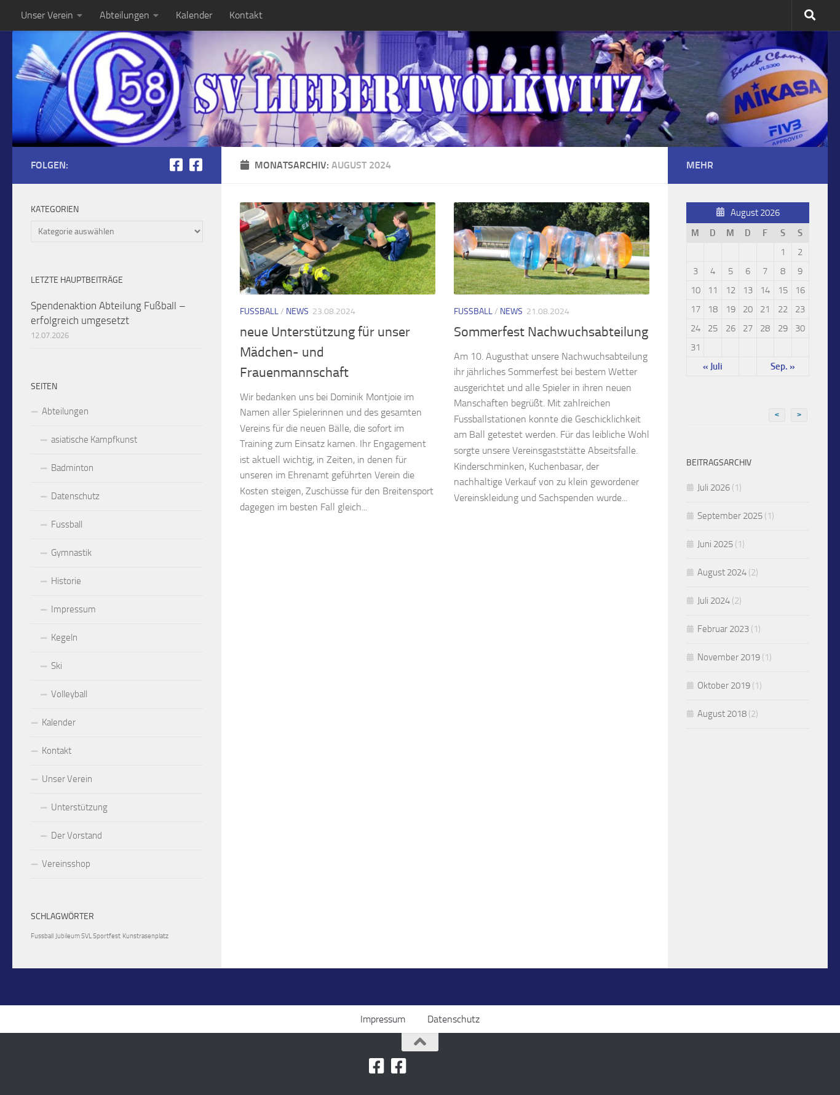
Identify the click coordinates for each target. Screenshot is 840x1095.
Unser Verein (47, 15)
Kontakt (246, 15)
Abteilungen (124, 15)
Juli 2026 (713, 487)
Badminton (72, 467)
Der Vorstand (76, 835)
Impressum (73, 609)
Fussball (259, 311)
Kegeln (64, 637)
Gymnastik (71, 552)
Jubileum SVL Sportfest (88, 936)
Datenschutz (75, 496)
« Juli (713, 366)
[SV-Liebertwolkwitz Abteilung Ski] (175, 164)
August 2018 (722, 713)
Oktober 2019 (723, 685)
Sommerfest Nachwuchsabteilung (551, 332)
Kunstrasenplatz (145, 936)
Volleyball (69, 694)
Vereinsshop (66, 863)
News (297, 311)
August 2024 (722, 572)
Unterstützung (79, 807)
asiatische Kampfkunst (94, 439)
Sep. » (783, 366)
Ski (56, 665)
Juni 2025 (715, 544)
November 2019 (728, 657)
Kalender (194, 15)
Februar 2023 (723, 628)
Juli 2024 (713, 600)
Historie (66, 581)
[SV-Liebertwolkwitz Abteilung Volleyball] (195, 164)
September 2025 (730, 515)
